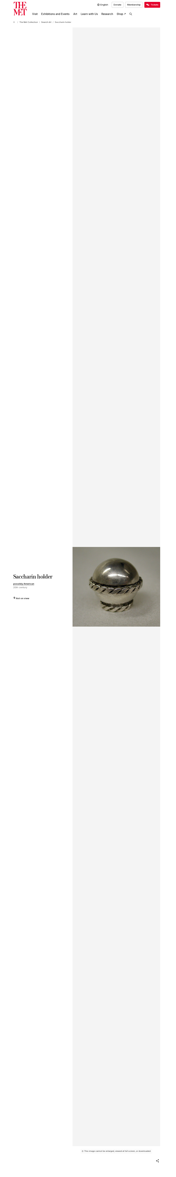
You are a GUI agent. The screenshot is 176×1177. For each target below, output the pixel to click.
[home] (14, 22)
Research (107, 14)
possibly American (23, 583)
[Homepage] (20, 8)
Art (75, 14)
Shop (120, 14)
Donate (117, 4)
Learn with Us (89, 14)
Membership (134, 4)
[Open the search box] (131, 14)
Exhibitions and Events (55, 14)
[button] (157, 1161)
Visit (35, 14)
